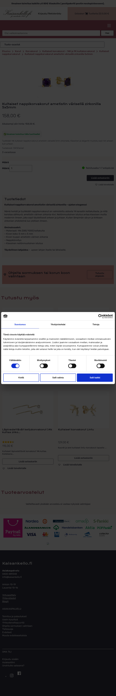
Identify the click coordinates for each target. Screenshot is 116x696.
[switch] (44, 366)
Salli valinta (58, 377)
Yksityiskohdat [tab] (58, 324)
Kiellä (21, 377)
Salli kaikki (95, 377)
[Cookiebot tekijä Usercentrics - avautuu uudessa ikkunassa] (100, 316)
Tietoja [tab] (96, 324)
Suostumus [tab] (20, 324)
